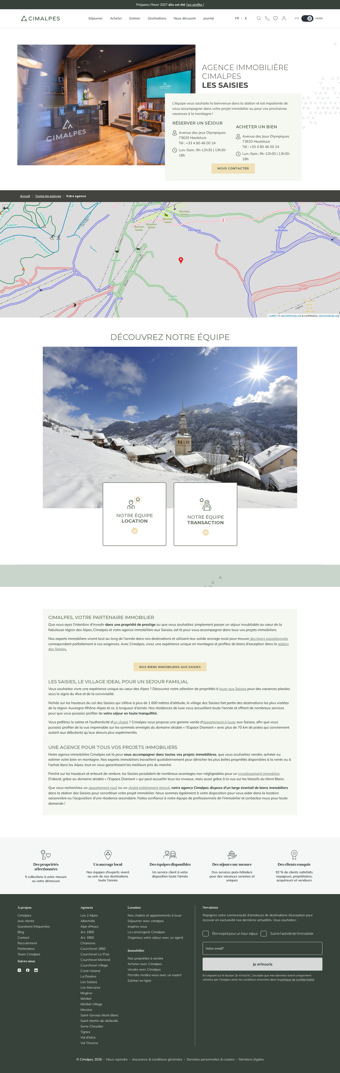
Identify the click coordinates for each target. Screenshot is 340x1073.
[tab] (134, 514)
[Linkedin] (36, 970)
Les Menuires (90, 987)
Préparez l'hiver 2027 (170, 5)
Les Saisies (88, 982)
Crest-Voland (90, 971)
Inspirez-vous (137, 926)
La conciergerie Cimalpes (146, 932)
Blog (21, 932)
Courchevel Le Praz (94, 954)
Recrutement (27, 943)
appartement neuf (103, 787)
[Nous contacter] (267, 18)
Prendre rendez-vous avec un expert (155, 975)
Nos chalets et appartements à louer (155, 915)
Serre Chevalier (91, 1026)
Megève (86, 993)
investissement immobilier (259, 773)
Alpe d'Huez (89, 926)
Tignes (85, 1032)
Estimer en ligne (139, 980)
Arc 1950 (87, 932)
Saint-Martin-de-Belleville (99, 1021)
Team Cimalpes (29, 954)
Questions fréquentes (34, 926)
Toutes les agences (48, 196)
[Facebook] (27, 970)
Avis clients (26, 921)
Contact (23, 937)
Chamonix (87, 943)
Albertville (87, 921)
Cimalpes (24, 915)
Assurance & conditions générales (157, 1059)
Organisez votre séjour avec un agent (155, 937)
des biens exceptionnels (269, 638)
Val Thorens (89, 1043)
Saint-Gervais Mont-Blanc (99, 1015)
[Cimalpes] (40, 18)
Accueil (25, 196)
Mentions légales (251, 1059)
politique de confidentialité (297, 979)
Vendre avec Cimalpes (144, 969)
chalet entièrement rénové (149, 787)
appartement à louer (219, 722)
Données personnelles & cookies (211, 1059)
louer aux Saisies (232, 689)
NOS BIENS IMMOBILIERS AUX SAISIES (170, 667)
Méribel (85, 998)
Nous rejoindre (117, 1059)
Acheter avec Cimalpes (145, 964)
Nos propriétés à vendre (145, 958)
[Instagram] (20, 970)
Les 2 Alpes (89, 915)
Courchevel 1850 (92, 949)
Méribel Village (91, 1004)
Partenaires (26, 949)
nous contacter (233, 168)
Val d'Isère (88, 1037)
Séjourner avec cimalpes (146, 921)
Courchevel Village (94, 965)
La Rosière (88, 976)
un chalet (120, 722)
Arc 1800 (87, 937)
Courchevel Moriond (95, 960)
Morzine (86, 1010)
